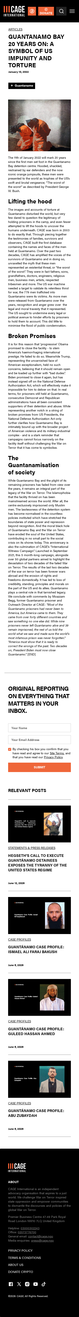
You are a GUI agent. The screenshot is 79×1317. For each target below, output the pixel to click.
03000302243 (30, 1228)
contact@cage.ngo (40, 1236)
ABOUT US (15, 1265)
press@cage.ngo (42, 1240)
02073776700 (27, 1232)
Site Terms (57, 753)
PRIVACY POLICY (20, 1251)
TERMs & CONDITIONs (24, 1258)
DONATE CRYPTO (20, 1272)
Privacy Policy (53, 757)
